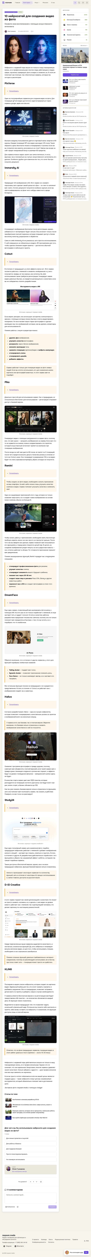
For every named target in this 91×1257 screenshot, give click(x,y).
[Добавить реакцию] (40, 1181)
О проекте (35, 1239)
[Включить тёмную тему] (83, 2)
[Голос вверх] (30, 1181)
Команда (44, 1239)
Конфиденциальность (39, 1242)
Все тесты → (84, 45)
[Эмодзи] (17, 1207)
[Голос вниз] (36, 1181)
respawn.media (8, 1235)
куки (81, 1252)
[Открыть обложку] (31, 49)
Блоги (51, 1239)
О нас (53, 2)
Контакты (51, 1242)
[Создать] (75, 2)
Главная (17, 2)
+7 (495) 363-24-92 (21, 1242)
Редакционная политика (62, 1239)
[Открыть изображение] (31, 121)
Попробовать (14, 91)
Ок (86, 1252)
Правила (75, 1239)
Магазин (45, 2)
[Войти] (87, 2)
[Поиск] (79, 2)
